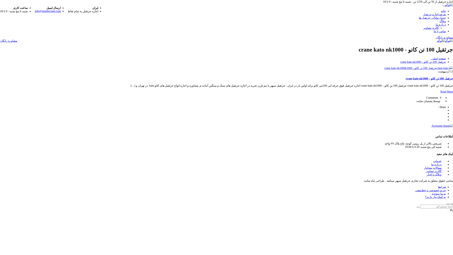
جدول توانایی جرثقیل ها (432, 17)
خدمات (437, 161)
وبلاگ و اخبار (434, 174)
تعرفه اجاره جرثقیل (434, 14)
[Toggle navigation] (443, 5)
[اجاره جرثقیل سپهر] (449, 5)
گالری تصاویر (431, 27)
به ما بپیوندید (439, 193)
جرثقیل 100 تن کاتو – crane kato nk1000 (423, 61)
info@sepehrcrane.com (48, 11)
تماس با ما (440, 31)
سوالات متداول (432, 167)
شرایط (442, 186)
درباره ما (441, 24)
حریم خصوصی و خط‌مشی (430, 190)
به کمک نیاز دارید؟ (435, 197)
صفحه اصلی (438, 58)
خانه (443, 11)
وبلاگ (443, 21)
